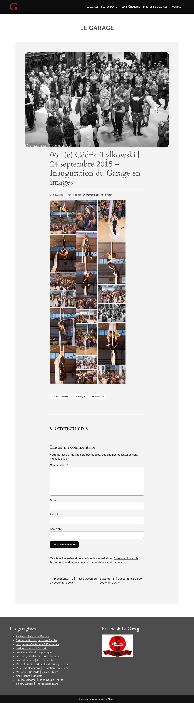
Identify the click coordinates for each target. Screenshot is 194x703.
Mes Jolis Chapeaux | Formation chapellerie (42, 668)
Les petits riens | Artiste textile (34, 660)
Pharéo (111, 699)
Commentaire (59, 465)
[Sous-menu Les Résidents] (118, 7)
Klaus (74, 194)
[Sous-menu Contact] (183, 7)
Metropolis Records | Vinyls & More (37, 672)
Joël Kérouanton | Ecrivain (31, 648)
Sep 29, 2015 (56, 194)
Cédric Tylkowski (60, 396)
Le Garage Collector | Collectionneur (38, 656)
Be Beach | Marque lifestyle (32, 636)
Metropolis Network (90, 699)
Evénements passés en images (98, 194)
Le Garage (97, 28)
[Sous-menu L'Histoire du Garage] (168, 7)
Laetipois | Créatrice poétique (34, 652)
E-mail (54, 514)
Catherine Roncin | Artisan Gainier (36, 640)
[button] (63, 208)
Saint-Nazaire (97, 396)
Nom (53, 500)
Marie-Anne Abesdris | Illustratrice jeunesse (42, 664)
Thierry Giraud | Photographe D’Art (37, 683)
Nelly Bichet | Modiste (29, 675)
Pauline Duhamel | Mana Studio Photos (39, 679)
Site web (55, 528)
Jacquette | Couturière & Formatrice (37, 644)
